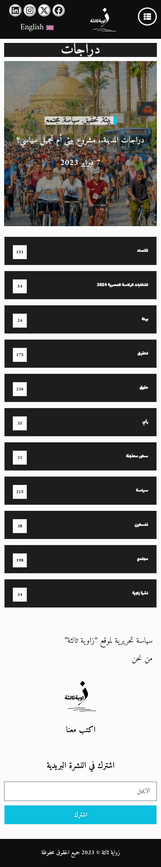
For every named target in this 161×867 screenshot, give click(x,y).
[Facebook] (58, 10)
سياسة (71, 120)
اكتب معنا (80, 730)
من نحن (142, 659)
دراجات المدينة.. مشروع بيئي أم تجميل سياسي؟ (80, 140)
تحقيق (91, 120)
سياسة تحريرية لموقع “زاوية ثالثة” (108, 641)
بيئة (106, 120)
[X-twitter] (44, 10)
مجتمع (52, 120)
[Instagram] (30, 10)
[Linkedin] (15, 10)
